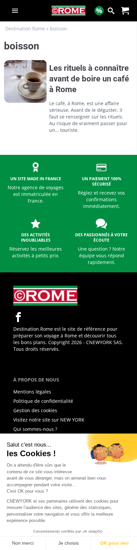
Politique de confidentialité (43, 401)
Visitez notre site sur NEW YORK (48, 420)
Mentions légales (32, 391)
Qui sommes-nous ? (35, 429)
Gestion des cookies (35, 410)
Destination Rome (25, 28)
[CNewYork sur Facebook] (18, 317)
